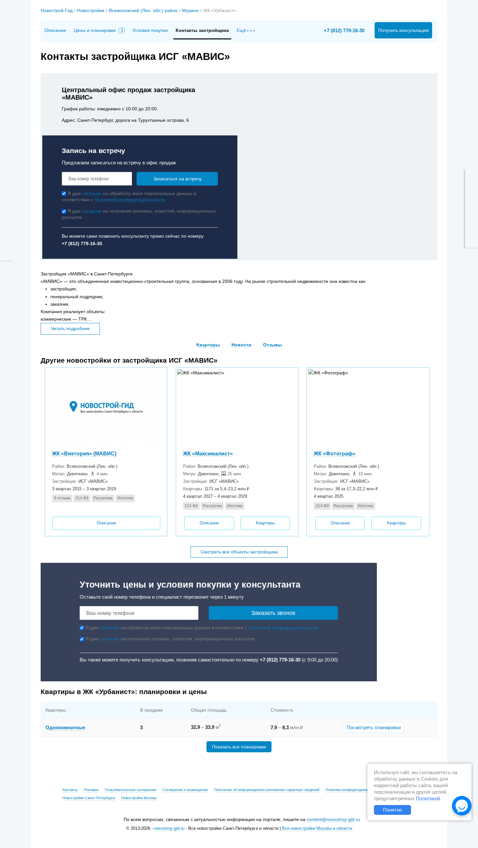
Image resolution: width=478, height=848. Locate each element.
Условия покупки (150, 30)
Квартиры (208, 344)
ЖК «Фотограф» (334, 453)
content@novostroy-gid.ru (333, 819)
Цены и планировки (98, 30)
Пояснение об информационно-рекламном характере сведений (266, 790)
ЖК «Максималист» (208, 453)
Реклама (91, 790)
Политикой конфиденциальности (130, 199)
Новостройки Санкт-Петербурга (88, 798)
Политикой (428, 798)
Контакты (70, 790)
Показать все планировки (239, 746)
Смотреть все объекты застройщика (239, 551)
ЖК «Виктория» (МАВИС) (84, 453)
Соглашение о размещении (185, 790)
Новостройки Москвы (139, 798)
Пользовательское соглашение (130, 790)
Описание (55, 30)
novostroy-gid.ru (169, 828)
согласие (91, 193)
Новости (241, 344)
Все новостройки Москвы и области (317, 828)
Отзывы (272, 344)
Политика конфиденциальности (351, 790)
